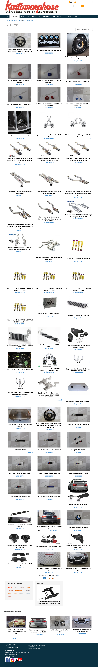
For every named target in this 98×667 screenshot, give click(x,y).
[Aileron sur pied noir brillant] (78, 490)
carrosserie (18, 590)
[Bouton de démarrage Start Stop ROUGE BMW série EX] (19, 71)
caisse (28, 587)
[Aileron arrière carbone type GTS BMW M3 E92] (49, 517)
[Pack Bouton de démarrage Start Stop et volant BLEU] (78, 94)
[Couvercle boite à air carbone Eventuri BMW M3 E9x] (78, 538)
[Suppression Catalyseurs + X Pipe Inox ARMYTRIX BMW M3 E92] (78, 359)
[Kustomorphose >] (7, 20)
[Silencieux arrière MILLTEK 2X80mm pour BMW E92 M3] (49, 244)
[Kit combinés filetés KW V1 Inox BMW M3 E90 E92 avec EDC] (49, 276)
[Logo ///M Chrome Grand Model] (19, 486)
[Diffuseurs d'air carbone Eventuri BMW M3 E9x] (19, 557)
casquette (27, 590)
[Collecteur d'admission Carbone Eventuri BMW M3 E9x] (19, 538)
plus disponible (49, 396)
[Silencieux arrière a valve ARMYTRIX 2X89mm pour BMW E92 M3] (49, 359)
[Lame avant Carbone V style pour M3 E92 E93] (78, 559)
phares (15, 593)
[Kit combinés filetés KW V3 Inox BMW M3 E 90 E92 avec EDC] (19, 307)
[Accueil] (7, 16)
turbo (9, 596)
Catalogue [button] (14, 16)
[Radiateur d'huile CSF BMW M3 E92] (78, 304)
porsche (21, 593)
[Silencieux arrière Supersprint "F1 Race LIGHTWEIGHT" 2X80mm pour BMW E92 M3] (19, 149)
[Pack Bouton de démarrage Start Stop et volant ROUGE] (49, 94)
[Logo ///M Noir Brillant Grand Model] (49, 463)
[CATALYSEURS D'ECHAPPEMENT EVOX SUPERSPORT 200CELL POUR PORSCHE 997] (16, 622)
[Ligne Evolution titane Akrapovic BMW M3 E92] (49, 122)
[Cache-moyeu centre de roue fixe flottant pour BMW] (78, 44)
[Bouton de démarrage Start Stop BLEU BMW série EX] (49, 71)
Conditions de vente (11, 646)
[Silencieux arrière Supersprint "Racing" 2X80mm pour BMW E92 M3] (78, 149)
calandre (10, 590)
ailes (16, 587)
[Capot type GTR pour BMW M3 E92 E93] (78, 387)
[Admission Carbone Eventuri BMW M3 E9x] (49, 538)
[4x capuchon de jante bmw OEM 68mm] (49, 40)
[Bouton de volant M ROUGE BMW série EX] (78, 71)
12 (55, 575)
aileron (10, 587)
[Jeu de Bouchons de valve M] (19, 122)
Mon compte (68, 16)
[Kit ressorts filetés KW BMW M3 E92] (78, 244)
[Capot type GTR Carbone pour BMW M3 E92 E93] (19, 414)
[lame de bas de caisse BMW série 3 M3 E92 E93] (19, 516)
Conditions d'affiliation (11, 649)
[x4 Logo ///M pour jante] (78, 439)
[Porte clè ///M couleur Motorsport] (49, 486)
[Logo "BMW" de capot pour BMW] (78, 517)
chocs (9, 593)
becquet (22, 587)
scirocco (28, 593)
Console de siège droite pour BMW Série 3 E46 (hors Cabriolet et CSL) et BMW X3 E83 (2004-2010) (49, 603)
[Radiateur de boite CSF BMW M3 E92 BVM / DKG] (19, 335)
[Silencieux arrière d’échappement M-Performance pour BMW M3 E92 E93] (49, 383)
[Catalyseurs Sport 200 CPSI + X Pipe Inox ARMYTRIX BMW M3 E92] (19, 383)
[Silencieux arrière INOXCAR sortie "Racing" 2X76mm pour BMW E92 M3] (78, 206)
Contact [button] (77, 16)
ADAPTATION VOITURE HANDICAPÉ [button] (40, 16)
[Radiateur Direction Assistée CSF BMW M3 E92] (49, 335)
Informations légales (11, 644)
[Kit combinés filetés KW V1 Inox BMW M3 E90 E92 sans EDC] (19, 276)
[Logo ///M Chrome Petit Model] (78, 463)
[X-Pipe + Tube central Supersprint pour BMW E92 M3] (19, 178)
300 (58, 575)
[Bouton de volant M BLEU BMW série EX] (19, 94)
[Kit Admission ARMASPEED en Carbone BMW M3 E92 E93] (78, 335)
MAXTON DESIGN (57, 16)
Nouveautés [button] (24, 16)
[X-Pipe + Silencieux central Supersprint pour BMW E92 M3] (49, 178)
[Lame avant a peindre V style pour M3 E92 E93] (49, 559)
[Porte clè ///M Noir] (19, 439)
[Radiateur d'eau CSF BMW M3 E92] (49, 303)
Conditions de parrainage (12, 647)
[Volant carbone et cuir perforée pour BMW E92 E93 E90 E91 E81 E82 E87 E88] (19, 40)
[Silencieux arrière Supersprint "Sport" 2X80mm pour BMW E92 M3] (49, 149)
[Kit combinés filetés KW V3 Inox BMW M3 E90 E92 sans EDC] (78, 276)
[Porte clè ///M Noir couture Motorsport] (49, 439)
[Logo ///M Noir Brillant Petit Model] (19, 463)
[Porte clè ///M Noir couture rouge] (78, 414)
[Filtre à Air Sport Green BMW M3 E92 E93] (19, 359)
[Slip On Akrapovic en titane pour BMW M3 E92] (78, 122)
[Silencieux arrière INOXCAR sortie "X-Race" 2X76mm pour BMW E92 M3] (19, 239)
